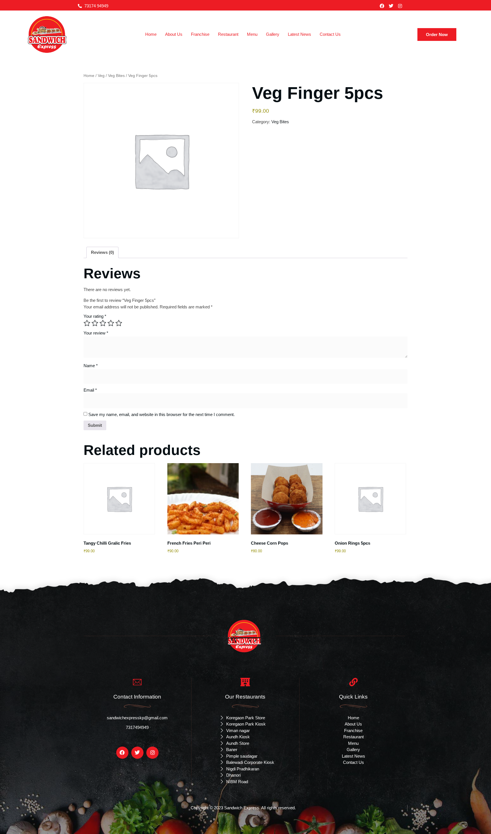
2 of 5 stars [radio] (94, 323)
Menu (252, 34)
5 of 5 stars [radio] (118, 323)
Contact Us (330, 34)
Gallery (272, 34)
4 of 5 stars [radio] (110, 323)
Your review (96, 333)
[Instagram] (400, 6)
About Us (173, 34)
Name (91, 365)
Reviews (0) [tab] (102, 252)
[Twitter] (391, 6)
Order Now (437, 34)
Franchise (200, 34)
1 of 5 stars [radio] (87, 323)
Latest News (299, 34)
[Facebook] (381, 6)
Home (151, 34)
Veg (101, 76)
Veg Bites (116, 76)
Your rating (95, 316)
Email (90, 390)
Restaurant (228, 34)
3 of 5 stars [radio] (102, 323)
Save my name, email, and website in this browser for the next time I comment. (161, 414)
